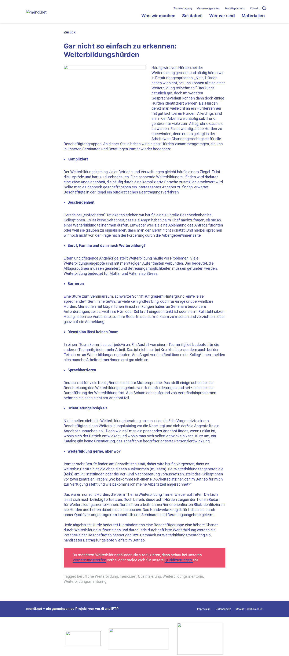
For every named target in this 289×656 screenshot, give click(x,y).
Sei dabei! (192, 15)
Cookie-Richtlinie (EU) (249, 608)
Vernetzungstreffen (208, 8)
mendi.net (128, 576)
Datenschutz (223, 608)
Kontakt (255, 8)
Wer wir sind (222, 15)
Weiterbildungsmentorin (182, 576)
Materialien (253, 15)
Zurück (70, 32)
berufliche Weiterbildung (97, 576)
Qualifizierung (149, 576)
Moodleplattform (235, 8)
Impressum (204, 608)
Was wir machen (158, 15)
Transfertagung (182, 8)
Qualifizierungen (179, 560)
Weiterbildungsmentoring (85, 581)
